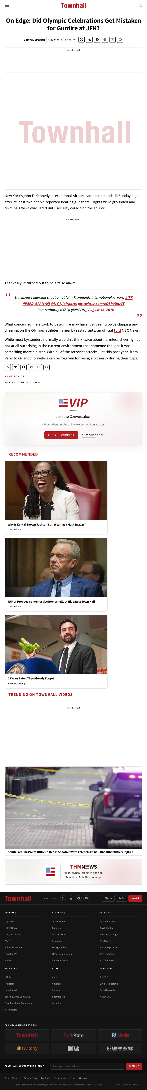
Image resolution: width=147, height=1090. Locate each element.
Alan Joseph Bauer (109, 947)
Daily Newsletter (108, 990)
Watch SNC (105, 996)
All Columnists (107, 960)
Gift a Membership (109, 984)
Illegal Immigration (62, 954)
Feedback (46, 1078)
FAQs (121, 898)
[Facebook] (79, 898)
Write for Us (58, 1003)
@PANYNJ (42, 303)
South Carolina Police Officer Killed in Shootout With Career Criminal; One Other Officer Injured (70, 852)
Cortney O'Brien (34, 40)
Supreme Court (60, 960)
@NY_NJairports (64, 303)
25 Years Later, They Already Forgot (31, 678)
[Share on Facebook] (97, 40)
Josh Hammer (107, 954)
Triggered (10, 984)
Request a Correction (64, 1078)
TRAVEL (37, 382)
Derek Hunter (106, 928)
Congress (56, 928)
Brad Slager (106, 941)
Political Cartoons (14, 947)
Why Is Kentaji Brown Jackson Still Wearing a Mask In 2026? (47, 524)
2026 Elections (59, 921)
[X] (63, 898)
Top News (9, 921)
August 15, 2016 (101, 309)
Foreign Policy (59, 947)
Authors (9, 960)
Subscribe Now (92, 435)
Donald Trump (59, 934)
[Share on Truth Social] (89, 40)
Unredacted (11, 990)
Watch (8, 941)
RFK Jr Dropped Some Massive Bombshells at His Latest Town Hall (51, 602)
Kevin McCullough (17, 683)
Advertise (56, 984)
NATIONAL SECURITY (16, 382)
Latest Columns (12, 934)
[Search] (140, 5)
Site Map (82, 1078)
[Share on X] (81, 40)
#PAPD (28, 303)
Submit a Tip (58, 996)
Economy (57, 941)
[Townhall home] (18, 898)
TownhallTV (11, 954)
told (117, 330)
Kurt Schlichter (107, 921)
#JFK (129, 297)
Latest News (11, 928)
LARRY (8, 977)
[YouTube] (86, 898)
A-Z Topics (58, 913)
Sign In (108, 898)
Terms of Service (12, 1078)
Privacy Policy (30, 1078)
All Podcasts (11, 1009)
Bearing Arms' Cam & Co (17, 996)
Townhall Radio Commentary (20, 1003)
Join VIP (135, 898)
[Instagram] (71, 898)
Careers (56, 990)
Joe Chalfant (14, 529)
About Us (56, 977)
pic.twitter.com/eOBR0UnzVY (101, 303)
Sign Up (134, 1066)
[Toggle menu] (7, 5)
